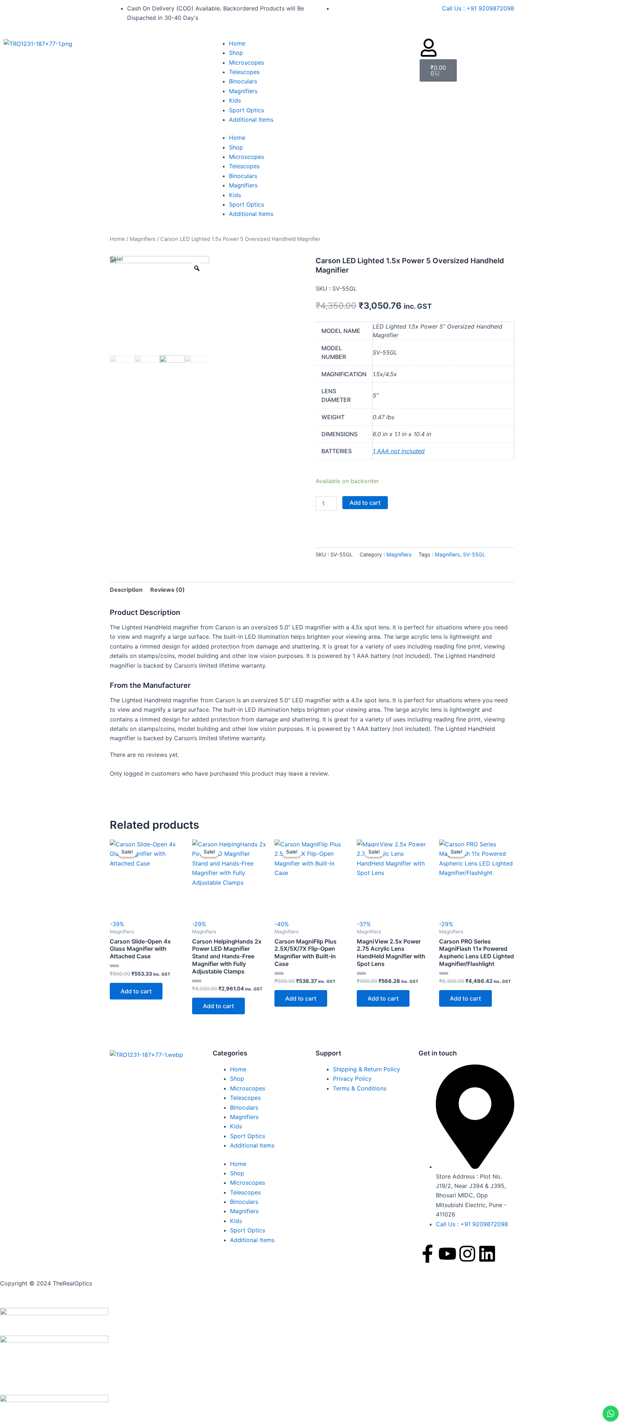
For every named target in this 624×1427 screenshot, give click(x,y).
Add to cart (365, 502)
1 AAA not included (399, 451)
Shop (236, 52)
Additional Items (251, 119)
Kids (235, 100)
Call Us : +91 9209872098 (478, 8)
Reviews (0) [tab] (167, 589)
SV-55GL (474, 554)
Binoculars (243, 81)
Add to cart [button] (136, 991)
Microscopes (246, 62)
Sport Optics (246, 110)
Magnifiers (243, 91)
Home (237, 43)
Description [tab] (126, 589)
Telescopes (244, 71)
